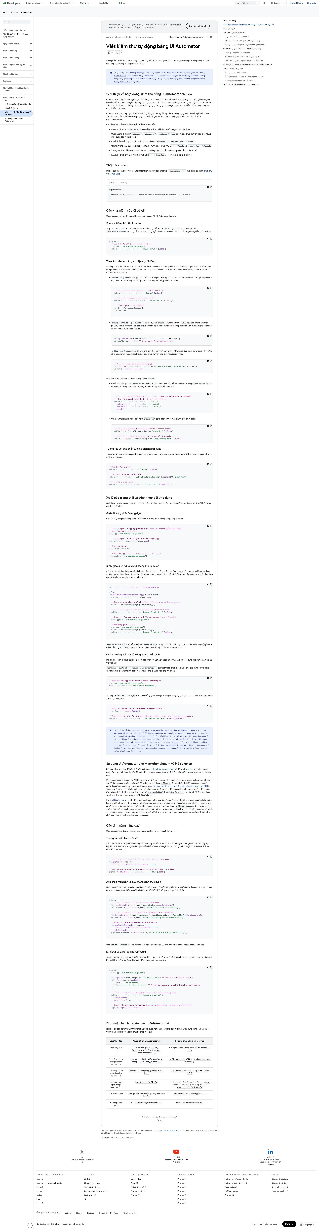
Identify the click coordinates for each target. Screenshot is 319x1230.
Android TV (135, 1195)
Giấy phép (55, 1224)
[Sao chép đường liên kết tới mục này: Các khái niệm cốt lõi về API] (148, 210)
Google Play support (280, 1187)
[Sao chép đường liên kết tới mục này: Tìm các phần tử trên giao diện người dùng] (157, 261)
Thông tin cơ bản (33, 3)
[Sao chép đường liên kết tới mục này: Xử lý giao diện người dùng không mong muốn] (161, 566)
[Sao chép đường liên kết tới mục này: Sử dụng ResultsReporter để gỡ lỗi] (148, 952)
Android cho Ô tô (137, 1191)
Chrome (79, 1213)
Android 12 (182, 1199)
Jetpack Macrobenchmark (162, 769)
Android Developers (113, 37)
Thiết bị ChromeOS (138, 1187)
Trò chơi (87, 1179)
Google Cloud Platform (108, 1213)
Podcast (40, 1203)
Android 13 (182, 1195)
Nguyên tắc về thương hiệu (73, 1224)
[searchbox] (17, 22)
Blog (123, 3)
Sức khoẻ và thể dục (92, 1187)
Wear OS (134, 1183)
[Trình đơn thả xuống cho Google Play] (112, 3)
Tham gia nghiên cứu (280, 1191)
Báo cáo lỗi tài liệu (279, 1183)
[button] (15, 44)
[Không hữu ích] (211, 37)
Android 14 (182, 1191)
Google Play (103, 3)
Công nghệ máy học (92, 1183)
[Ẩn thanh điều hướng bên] (30, 1225)
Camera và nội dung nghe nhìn (96, 1191)
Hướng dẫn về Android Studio (236, 1179)
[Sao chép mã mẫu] (211, 186)
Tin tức (39, 1195)
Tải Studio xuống (231, 1191)
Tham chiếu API (231, 1187)
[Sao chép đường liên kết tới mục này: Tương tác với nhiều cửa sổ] (139, 838)
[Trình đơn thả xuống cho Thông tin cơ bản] (43, 3)
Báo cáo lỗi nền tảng (280, 1179)
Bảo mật (40, 1187)
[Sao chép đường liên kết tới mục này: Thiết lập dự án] (129, 165)
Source (39, 1191)
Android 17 (182, 1179)
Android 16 (182, 1183)
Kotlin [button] (112, 182)
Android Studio (296, 3)
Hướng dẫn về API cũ (122, 81)
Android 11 (182, 1203)
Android (40, 1179)
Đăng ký (289, 1224)
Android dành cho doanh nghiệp (49, 1183)
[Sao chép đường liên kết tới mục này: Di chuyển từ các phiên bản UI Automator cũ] (171, 1023)
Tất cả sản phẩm (129, 1213)
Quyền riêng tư (89, 1195)
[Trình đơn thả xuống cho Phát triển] (92, 3)
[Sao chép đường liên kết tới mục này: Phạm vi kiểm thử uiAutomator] (144, 223)
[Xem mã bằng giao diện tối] (208, 186)
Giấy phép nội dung (172, 1130)
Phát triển (84, 3)
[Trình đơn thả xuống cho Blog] (128, 3)
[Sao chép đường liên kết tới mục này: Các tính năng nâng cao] (142, 825)
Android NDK (230, 1195)
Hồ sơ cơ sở (189, 769)
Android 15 (182, 1187)
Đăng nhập (311, 3)
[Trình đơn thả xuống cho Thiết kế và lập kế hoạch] (73, 3)
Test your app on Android (17, 12)
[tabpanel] (159, 193)
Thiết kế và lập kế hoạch (60, 3)
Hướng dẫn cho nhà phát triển (236, 1183)
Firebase (90, 1213)
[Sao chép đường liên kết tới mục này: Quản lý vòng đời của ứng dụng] (144, 513)
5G (85, 1199)
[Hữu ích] (207, 37)
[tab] (112, 182)
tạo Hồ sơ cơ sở (117, 800)
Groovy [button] (123, 182)
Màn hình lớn (136, 1179)
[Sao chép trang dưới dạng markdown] (117, 53)
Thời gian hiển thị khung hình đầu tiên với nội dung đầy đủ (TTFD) (180, 786)
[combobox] (247, 3)
